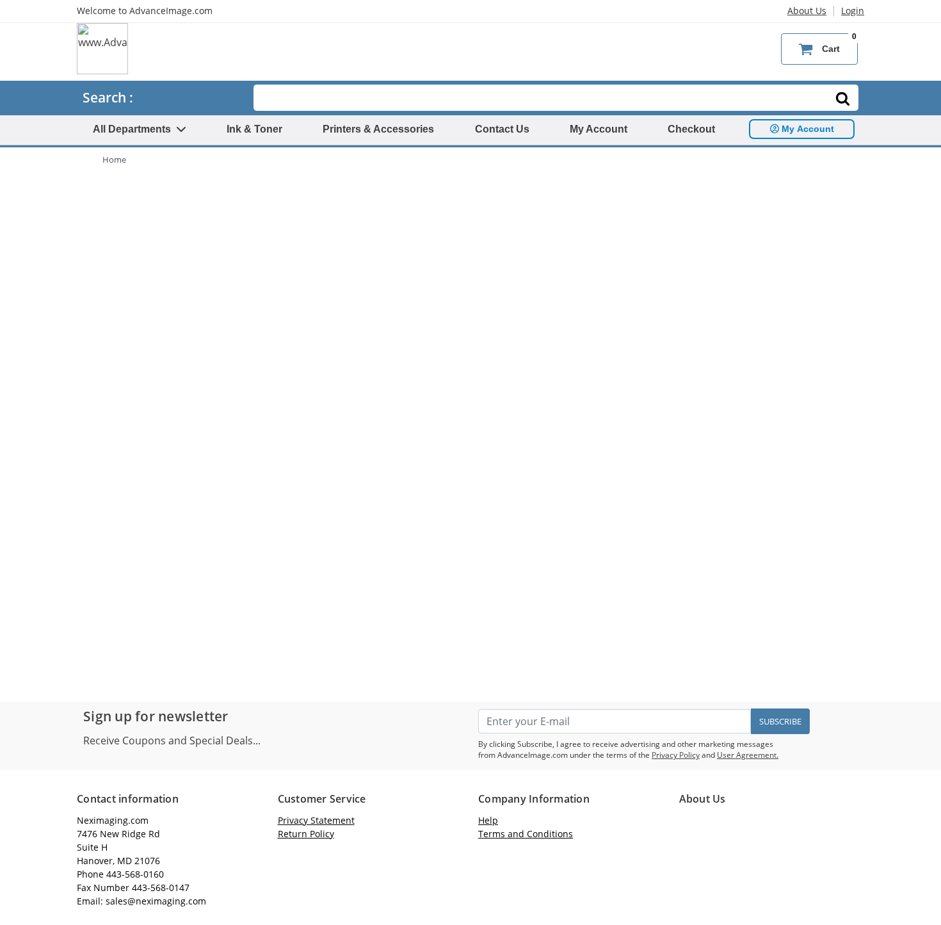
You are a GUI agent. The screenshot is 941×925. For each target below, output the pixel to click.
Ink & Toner (254, 129)
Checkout (691, 129)
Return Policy (306, 834)
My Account (598, 129)
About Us (806, 10)
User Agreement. (747, 754)
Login (852, 10)
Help (488, 820)
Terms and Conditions (525, 834)
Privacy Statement (316, 820)
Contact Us (502, 129)
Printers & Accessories (378, 129)
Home (114, 159)
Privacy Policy (676, 754)
